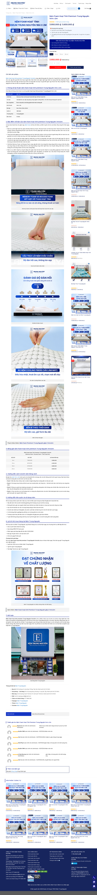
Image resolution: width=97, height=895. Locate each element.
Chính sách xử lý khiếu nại (34, 867)
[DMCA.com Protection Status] (37, 876)
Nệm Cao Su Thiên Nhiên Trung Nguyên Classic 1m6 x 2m (81, 805)
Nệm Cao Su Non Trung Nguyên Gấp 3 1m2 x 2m (37, 837)
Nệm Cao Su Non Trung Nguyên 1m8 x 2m (58, 805)
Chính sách (67, 3)
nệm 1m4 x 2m (16, 477)
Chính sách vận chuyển (34, 858)
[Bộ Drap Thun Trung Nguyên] (81, 272)
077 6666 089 (15, 872)
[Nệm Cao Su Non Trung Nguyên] (81, 117)
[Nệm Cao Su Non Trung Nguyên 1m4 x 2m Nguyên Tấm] (38, 793)
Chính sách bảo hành (33, 854)
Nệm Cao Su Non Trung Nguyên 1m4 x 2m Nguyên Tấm (37, 805)
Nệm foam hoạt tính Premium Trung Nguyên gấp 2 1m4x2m (35, 610)
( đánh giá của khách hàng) (62, 21)
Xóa (90, 50)
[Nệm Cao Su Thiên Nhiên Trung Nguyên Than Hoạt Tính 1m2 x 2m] (16, 793)
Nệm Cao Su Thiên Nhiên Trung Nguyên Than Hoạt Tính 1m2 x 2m (16, 805)
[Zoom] (7, 55)
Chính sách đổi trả (32, 856)
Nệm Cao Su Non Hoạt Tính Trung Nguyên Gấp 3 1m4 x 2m (14, 837)
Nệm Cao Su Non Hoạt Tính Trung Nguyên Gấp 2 (79, 191)
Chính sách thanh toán (34, 862)
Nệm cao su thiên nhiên (43, 884)
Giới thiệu (56, 3)
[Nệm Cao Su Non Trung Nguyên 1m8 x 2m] (59, 793)
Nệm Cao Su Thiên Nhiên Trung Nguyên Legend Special (79, 98)
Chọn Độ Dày (52, 51)
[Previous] (8, 36)
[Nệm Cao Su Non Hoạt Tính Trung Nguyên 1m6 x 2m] (81, 825)
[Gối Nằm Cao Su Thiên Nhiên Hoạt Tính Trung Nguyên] (81, 241)
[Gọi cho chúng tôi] (78, 854)
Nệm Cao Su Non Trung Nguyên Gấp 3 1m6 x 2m (58, 837)
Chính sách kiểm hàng (33, 864)
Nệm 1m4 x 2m (30, 13)
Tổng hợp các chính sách (56, 856)
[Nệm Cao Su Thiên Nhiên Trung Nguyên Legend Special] (81, 86)
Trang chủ (8, 13)
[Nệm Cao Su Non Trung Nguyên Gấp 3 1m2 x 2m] (38, 825)
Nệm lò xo (60, 884)
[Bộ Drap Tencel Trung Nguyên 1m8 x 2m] (81, 210)
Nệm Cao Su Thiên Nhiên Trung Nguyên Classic (79, 160)
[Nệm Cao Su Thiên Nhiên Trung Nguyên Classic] (81, 148)
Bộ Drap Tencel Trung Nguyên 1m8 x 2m (80, 222)
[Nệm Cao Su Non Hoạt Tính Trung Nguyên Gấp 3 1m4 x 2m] (16, 825)
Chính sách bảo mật (33, 860)
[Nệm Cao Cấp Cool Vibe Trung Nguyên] (81, 303)
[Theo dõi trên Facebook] (72, 854)
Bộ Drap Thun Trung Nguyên (78, 283)
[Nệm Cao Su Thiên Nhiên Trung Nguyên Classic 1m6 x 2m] (81, 793)
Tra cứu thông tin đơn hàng (56, 858)
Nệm (9, 8)
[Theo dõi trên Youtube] (80, 854)
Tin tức (74, 3)
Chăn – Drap (50, 8)
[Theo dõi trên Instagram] (73, 854)
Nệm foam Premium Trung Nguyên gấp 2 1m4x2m (36, 443)
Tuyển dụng (81, 3)
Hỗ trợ (61, 3)
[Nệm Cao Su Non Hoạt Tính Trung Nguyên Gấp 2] (81, 179)
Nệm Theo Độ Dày (37, 8)
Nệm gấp (66, 884)
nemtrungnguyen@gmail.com (17, 874)
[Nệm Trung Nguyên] (16, 3)
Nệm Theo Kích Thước (22, 8)
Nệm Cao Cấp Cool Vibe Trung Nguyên (81, 315)
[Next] (45, 36)
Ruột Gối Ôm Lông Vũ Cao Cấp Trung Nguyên (80, 377)
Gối (59, 8)
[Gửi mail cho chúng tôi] (76, 854)
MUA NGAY (58, 67)
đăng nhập (14, 771)
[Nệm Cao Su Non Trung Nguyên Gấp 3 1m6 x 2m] (59, 825)
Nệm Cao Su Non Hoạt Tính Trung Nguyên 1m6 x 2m (79, 837)
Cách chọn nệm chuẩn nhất (56, 854)
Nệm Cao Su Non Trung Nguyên (79, 128)
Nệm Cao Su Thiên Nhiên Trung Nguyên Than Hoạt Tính (79, 346)
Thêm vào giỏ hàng (75, 67)
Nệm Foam (54, 884)
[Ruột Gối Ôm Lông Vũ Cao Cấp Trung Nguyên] (81, 366)
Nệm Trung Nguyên (20, 686)
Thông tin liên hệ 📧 (54, 860)
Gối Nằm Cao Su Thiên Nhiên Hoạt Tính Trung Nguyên (81, 253)
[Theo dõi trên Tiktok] (75, 854)
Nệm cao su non (32, 884)
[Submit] (79, 8)
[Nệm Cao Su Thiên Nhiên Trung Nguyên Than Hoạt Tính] (81, 334)
